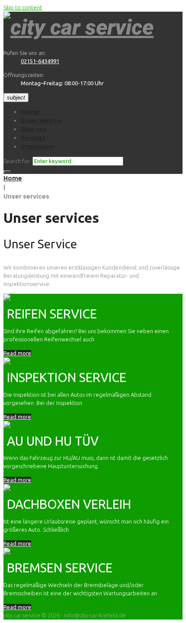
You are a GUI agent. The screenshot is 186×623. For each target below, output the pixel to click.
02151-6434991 (40, 61)
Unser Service (41, 120)
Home (29, 112)
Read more (17, 353)
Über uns (34, 129)
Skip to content (22, 7)
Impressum (38, 146)
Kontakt (33, 138)
